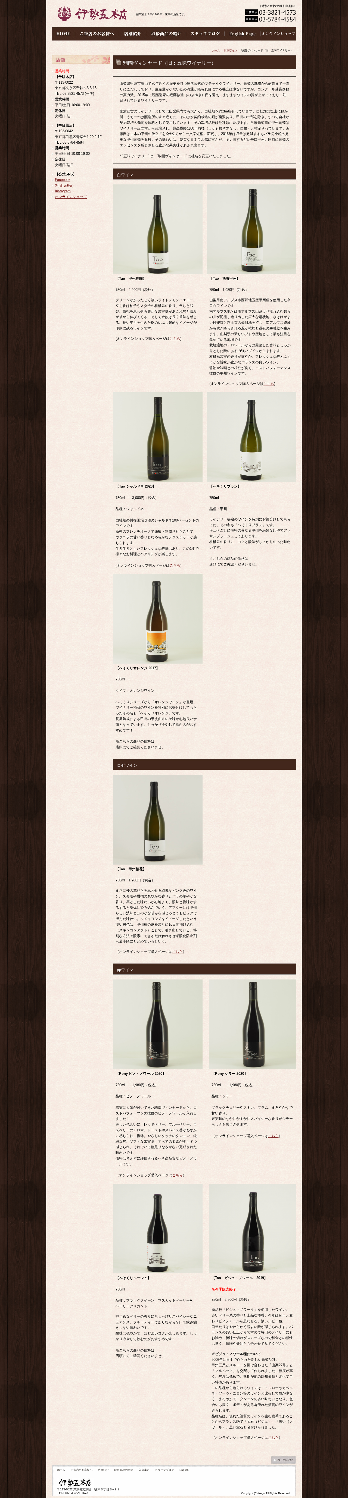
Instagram (63, 191)
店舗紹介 (103, 1469)
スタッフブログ (164, 1469)
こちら (175, 339)
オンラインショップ (71, 197)
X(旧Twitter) (64, 185)
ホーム (216, 50)
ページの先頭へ (283, 1461)
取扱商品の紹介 (123, 1469)
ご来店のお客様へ (81, 1469)
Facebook (62, 180)
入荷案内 (144, 1469)
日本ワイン (230, 50)
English (184, 1469)
